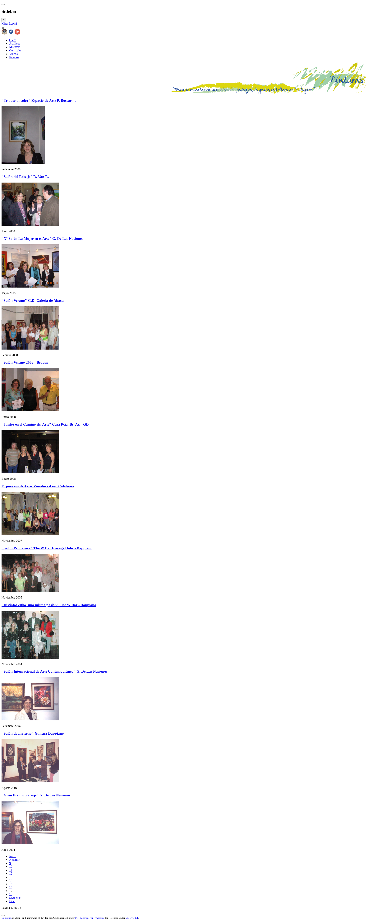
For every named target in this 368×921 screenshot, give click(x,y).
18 (10, 894)
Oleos (12, 40)
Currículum (16, 50)
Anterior (14, 859)
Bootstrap (7, 917)
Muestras (14, 47)
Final (12, 901)
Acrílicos (14, 43)
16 (10, 887)
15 (10, 883)
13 (10, 877)
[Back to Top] (3, 915)
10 (10, 866)
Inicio (12, 856)
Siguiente (15, 897)
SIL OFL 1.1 (132, 917)
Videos (13, 53)
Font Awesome (97, 917)
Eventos (14, 57)
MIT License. (82, 917)
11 (10, 870)
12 (10, 873)
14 (10, 880)
